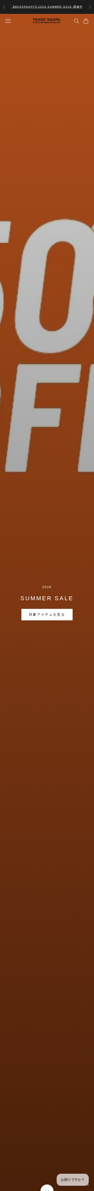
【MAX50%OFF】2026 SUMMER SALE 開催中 (47, 6)
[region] (47, 602)
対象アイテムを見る (47, 614)
